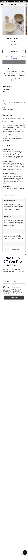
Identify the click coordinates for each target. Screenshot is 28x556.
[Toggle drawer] (2, 4)
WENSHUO (14, 41)
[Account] (23, 4)
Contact (25, 552)
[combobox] (6, 282)
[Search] (5, 4)
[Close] (25, 254)
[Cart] (26, 4)
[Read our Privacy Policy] (24, 289)
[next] (16, 37)
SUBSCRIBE (14, 297)
